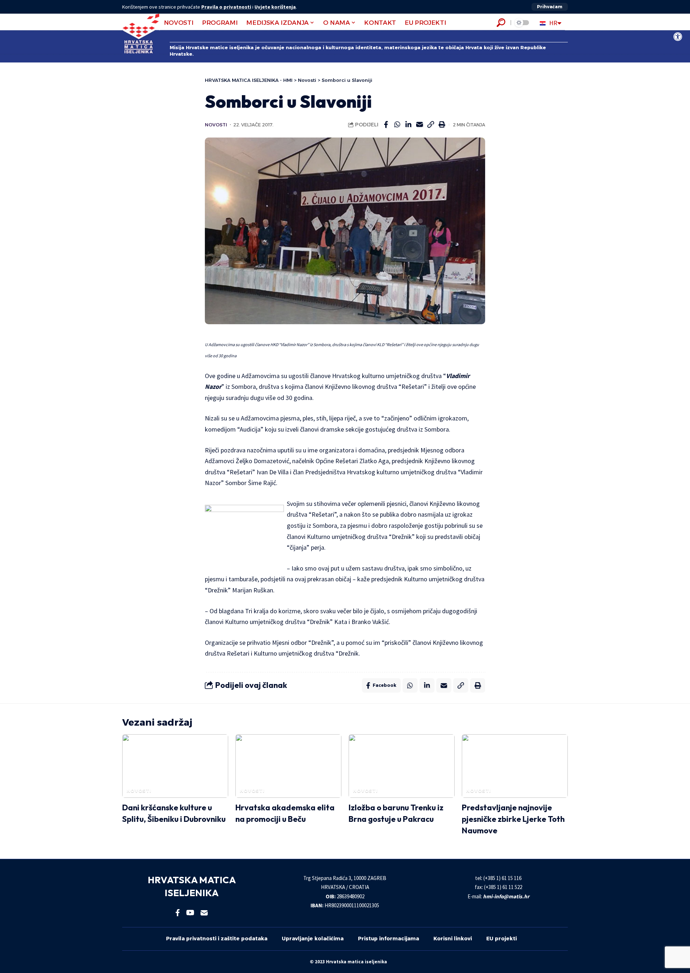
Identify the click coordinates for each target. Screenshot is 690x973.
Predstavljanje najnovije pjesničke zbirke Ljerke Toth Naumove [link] (513, 818)
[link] (678, 37)
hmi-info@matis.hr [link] (506, 896)
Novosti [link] (216, 124)
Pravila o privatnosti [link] (226, 7)
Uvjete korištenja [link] (275, 7)
